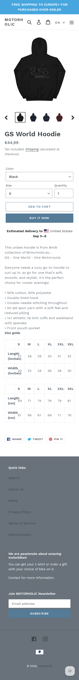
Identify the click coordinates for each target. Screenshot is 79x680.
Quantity (60, 185)
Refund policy (19, 535)
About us (15, 489)
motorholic (14, 21)
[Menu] (71, 22)
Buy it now (39, 218)
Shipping (32, 149)
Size (9, 185)
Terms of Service (21, 523)
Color (10, 168)
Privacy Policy (19, 512)
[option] (20, 117)
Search (14, 478)
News (12, 501)
